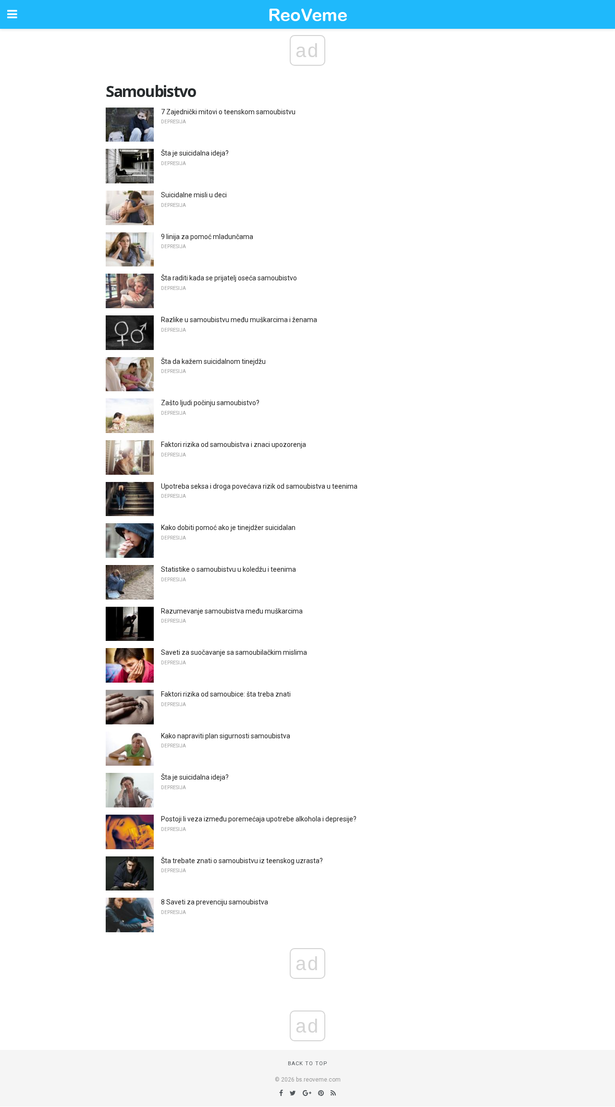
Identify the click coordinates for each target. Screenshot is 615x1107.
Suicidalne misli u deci (194, 195)
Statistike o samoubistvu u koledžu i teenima (228, 569)
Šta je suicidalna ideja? (195, 153)
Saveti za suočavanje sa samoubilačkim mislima (234, 652)
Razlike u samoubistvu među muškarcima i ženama (239, 320)
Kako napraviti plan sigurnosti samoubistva (225, 736)
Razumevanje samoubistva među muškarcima (232, 611)
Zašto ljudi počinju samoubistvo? (210, 403)
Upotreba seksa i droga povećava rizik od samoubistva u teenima (259, 486)
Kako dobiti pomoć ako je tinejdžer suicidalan (228, 527)
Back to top (308, 1063)
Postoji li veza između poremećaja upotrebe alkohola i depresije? (259, 819)
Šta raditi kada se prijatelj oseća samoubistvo (229, 278)
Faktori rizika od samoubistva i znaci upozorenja (233, 444)
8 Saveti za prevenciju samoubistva (214, 902)
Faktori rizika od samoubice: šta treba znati (226, 694)
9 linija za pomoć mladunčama (207, 237)
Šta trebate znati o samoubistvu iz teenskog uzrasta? (242, 861)
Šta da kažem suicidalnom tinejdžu (213, 361)
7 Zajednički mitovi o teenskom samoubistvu (228, 112)
